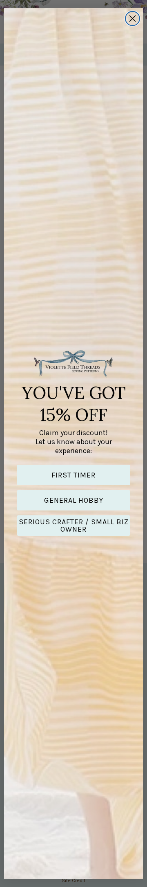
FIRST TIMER (73, 475)
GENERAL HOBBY (73, 500)
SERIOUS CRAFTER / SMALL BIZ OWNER (74, 525)
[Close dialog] (132, 18)
